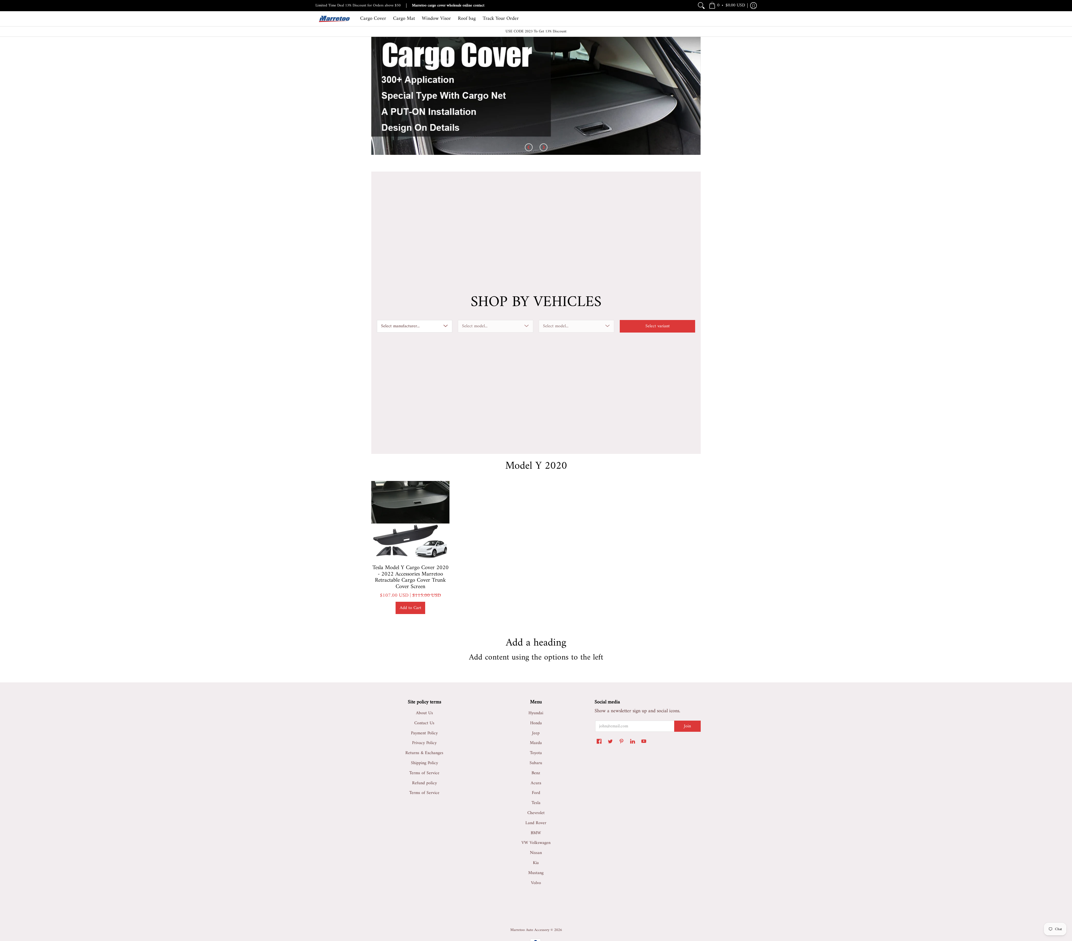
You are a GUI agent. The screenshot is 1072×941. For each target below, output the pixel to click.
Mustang (536, 873)
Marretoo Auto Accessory (529, 930)
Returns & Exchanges (424, 753)
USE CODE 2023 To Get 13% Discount (536, 31)
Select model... (474, 326)
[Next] (543, 148)
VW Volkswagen (536, 843)
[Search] (701, 5)
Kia (536, 863)
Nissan (536, 853)
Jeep (536, 733)
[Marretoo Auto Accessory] (333, 18)
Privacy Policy (424, 743)
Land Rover (535, 823)
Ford (536, 793)
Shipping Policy (424, 763)
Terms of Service (424, 773)
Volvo (536, 883)
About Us (424, 713)
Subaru (536, 763)
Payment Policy (424, 733)
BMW (536, 833)
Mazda (536, 743)
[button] (727, 5)
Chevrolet (536, 813)
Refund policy (424, 783)
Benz (536, 773)
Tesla (536, 803)
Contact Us (424, 723)
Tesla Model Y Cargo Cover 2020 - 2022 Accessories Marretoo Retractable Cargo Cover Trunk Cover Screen (410, 577)
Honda (536, 723)
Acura (536, 783)
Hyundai (535, 713)
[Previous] (528, 148)
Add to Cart (410, 608)
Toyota (536, 753)
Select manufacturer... (400, 326)
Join (687, 726)
